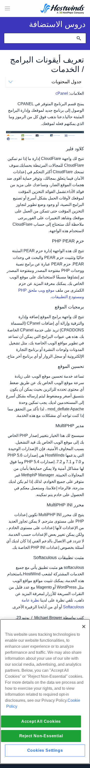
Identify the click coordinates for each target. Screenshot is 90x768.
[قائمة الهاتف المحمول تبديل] (7, 8)
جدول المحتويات (67, 81)
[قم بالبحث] (79, 38)
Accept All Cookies (41, 721)
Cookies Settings (45, 750)
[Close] (83, 626)
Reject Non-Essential (41, 736)
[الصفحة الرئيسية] (62, 9)
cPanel (62, 93)
